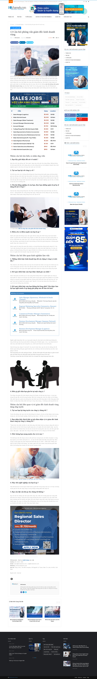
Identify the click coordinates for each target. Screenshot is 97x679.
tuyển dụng (26, 560)
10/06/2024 (28, 37)
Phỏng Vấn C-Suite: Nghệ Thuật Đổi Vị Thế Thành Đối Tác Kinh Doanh (80, 655)
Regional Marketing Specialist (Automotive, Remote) (37, 306)
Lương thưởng (74, 102)
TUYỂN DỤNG (28, 16)
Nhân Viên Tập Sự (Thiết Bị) (76, 204)
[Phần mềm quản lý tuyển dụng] (59, 8)
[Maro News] (88, 16)
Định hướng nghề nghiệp (48, 644)
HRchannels (17, 37)
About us (80, 677)
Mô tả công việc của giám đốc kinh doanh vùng (32, 228)
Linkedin (23, 42)
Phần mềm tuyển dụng (69, 99)
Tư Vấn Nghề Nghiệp (19, 24)
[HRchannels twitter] (88, 1)
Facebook (15, 42)
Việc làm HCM (46, 647)
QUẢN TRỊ (57, 16)
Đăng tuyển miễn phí (69, 105)
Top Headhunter (78, 105)
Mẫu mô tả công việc (80, 99)
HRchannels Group (13, 677)
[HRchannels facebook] (21, 592)
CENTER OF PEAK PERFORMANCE (43, 16)
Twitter (30, 42)
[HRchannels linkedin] (86, 1)
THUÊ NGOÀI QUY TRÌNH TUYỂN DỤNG (35, 647)
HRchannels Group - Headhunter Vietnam (76, 160)
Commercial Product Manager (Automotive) (34, 314)
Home (12, 24)
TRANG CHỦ (11, 16)
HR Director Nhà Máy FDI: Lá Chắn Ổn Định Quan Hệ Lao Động (26, 1)
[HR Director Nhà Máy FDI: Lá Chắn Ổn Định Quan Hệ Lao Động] (67, 646)
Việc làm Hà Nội (82, 102)
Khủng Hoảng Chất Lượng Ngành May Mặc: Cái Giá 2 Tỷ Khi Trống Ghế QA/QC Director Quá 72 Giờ (81, 665)
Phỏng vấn (67, 102)
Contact (84, 677)
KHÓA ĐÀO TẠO (67, 16)
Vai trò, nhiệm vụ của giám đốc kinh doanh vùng (32, 479)
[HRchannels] (17, 8)
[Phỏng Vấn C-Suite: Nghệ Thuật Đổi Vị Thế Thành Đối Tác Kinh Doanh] (67, 654)
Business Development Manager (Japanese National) (37, 321)
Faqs (88, 677)
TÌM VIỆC (19, 16)
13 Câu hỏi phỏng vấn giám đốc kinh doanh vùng (34, 24)
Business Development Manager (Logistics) (34, 329)
